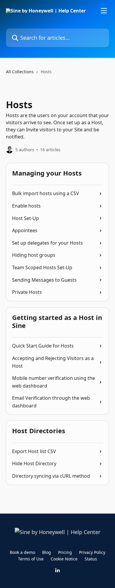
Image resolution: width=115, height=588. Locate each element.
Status (91, 559)
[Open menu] (103, 10)
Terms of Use (31, 559)
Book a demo (22, 552)
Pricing (65, 552)
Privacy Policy (92, 552)
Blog (46, 552)
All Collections (20, 71)
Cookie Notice (64, 559)
